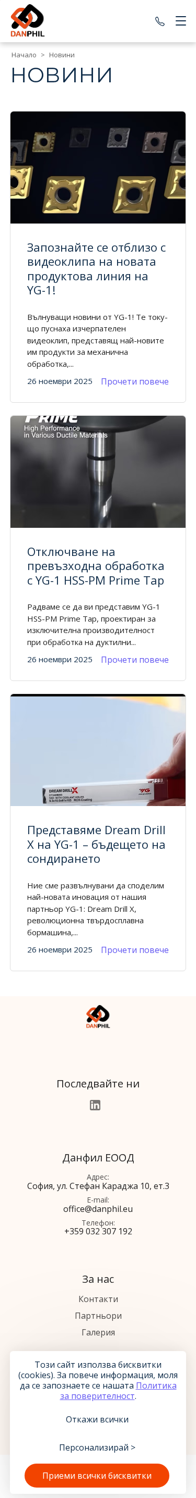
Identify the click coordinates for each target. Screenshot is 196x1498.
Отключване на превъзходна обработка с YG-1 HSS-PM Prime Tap (96, 565)
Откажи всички (97, 1419)
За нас (98, 1279)
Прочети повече (135, 381)
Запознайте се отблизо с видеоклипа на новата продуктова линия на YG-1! (96, 268)
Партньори (98, 1315)
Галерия (98, 1332)
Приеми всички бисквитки (97, 1475)
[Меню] (178, 21)
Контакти (98, 1299)
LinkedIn (95, 1105)
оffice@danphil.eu (98, 1209)
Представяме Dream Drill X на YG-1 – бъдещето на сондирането (96, 844)
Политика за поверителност (118, 1391)
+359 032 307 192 (160, 21)
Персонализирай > (97, 1447)
